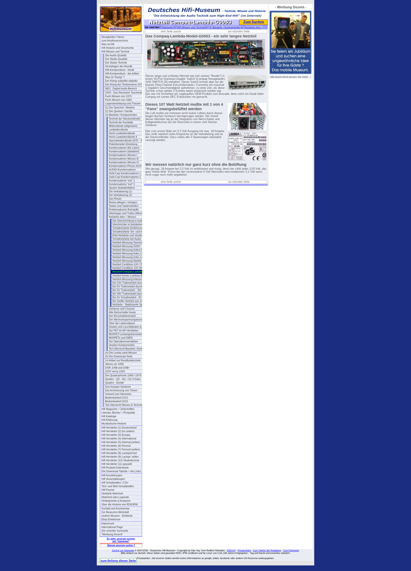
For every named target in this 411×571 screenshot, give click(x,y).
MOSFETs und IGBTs (121, 337)
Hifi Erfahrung (109, 419)
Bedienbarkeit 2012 (116, 397)
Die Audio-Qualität (115, 55)
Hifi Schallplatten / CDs (114, 482)
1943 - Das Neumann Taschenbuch (125, 92)
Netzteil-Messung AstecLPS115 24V (132, 249)
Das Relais (115, 198)
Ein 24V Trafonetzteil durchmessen (132, 282)
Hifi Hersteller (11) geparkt (116, 464)
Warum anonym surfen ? (121, 545)
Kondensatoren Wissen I (123, 155)
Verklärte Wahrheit (112, 493)
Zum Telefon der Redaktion (267, 550)
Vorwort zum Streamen (118, 394)
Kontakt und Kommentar (115, 508)
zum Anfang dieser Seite (118, 560)
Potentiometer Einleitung (123, 144)
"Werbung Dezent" (112, 534)
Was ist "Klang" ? (115, 77)
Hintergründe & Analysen (116, 500)
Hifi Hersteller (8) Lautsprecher (119, 453)
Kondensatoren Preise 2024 (125, 166)
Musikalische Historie (113, 423)
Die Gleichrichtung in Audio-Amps (132, 220)
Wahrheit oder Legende (115, 497)
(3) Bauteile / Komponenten (121, 114)
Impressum (107, 523)
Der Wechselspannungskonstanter (129, 319)
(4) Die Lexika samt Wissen (121, 352)
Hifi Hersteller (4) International (118, 438)
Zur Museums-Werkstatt (115, 512)
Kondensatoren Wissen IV (124, 162)
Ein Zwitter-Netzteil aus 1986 (129, 301)
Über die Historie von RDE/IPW (119, 504)
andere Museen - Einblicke (117, 515)
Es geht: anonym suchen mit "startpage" (121, 540)
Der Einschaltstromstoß (122, 315)
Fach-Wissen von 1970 (118, 96)
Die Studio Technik (116, 62)
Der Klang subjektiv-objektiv (121, 80)
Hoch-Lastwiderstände (122, 133)
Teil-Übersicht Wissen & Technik (123, 404)
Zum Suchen (253, 22)
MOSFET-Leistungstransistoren (127, 334)
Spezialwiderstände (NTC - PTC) (128, 140)
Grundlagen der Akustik (118, 66)
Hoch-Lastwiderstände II (123, 136)
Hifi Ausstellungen (111, 475)
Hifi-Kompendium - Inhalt (119, 69)
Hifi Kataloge (108, 416)
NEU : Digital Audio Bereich (121, 88)
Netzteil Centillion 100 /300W (129, 268)
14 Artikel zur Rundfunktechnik (122, 360)
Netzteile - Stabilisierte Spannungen (132, 304)
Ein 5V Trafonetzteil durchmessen (132, 286)
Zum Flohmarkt (291, 550)
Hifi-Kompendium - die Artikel (122, 73)
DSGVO (231, 550)
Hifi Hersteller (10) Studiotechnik (120, 460)
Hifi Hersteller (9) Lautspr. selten (120, 456)
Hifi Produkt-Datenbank (115, 467)
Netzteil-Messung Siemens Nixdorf (132, 242)
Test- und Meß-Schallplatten (117, 486)
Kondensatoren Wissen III (123, 158)
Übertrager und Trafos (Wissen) (127, 213)
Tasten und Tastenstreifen (123, 206)
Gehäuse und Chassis (122, 308)
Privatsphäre (244, 550)
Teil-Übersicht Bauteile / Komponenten (129, 348)
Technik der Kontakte (121, 122)
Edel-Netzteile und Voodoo (128, 235)
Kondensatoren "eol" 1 (122, 180)
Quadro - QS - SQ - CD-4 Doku (123, 379)
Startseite (167, 27)
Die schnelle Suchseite (114, 530)
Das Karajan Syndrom (118, 386)
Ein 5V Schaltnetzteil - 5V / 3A (129, 297)
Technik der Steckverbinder (124, 118)
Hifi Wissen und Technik (115, 51)
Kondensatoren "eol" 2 (122, 184)
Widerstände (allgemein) (123, 126)
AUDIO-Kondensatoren (122, 169)
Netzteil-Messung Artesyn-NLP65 (131, 279)
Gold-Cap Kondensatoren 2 (125, 176)
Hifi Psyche (108, 489)
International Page (112, 527)
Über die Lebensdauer (122, 323)
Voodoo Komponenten (122, 345)
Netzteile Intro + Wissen (122, 216)
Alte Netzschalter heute (122, 312)
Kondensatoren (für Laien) (124, 147)
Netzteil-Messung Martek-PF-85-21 (132, 260)
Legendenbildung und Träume (123, 103)
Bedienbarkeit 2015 (116, 401)
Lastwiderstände (118, 129)
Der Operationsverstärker (123, 341)
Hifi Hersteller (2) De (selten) (118, 431)
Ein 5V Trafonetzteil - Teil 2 (127, 290)
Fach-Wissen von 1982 (118, 99)
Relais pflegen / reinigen (123, 202)
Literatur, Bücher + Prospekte (118, 412)
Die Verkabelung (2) (120, 195)
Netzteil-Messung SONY (126, 246)
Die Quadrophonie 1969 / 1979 (123, 375)
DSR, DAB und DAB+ (117, 367)
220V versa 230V (115, 371)
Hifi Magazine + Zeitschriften (117, 409)
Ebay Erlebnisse (111, 519)
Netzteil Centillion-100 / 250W (129, 264)
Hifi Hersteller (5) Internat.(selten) (120, 442)
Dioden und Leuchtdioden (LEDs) (128, 326)
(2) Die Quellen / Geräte (119, 111)
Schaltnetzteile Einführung (127, 228)
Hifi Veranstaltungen (113, 479)
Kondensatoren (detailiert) (124, 151)
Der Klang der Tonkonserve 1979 (124, 84)
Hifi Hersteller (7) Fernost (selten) (120, 449)
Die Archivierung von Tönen (121, 390)
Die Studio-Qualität (116, 59)
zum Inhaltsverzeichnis (114, 40)
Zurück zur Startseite (123, 550)
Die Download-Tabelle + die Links (121, 471)
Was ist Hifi (107, 44)
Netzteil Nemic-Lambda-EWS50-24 (132, 275)
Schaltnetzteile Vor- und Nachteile (132, 231)
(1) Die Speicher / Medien (120, 107)
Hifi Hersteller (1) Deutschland (119, 427)
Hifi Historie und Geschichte (117, 47)
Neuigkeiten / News (112, 37)
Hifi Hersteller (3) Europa (115, 434)
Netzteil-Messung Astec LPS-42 (130, 253)
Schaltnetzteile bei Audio (126, 238)
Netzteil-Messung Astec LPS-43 (130, 257)
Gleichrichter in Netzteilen (127, 224)
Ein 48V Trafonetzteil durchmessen (132, 293)
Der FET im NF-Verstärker (123, 330)
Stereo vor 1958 (114, 364)
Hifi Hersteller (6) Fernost (116, 445)
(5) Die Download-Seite (119, 356)
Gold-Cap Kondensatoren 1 (125, 173)
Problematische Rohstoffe (124, 209)
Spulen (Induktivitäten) (122, 187)
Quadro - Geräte (114, 382)
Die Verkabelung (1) (120, 191)
